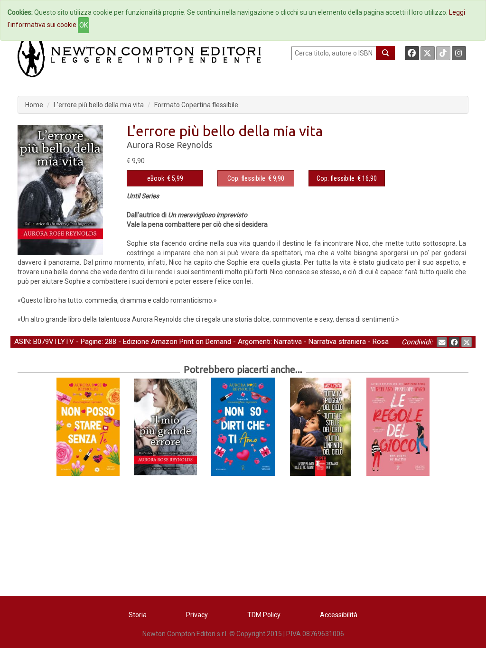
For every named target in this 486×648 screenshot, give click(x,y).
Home (34, 105)
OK (83, 25)
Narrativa (288, 341)
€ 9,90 (255, 178)
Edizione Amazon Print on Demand (177, 341)
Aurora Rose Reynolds (169, 144)
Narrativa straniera (337, 341)
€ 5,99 (165, 178)
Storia (138, 615)
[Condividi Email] (442, 342)
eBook (155, 178)
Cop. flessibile (246, 178)
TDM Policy (263, 615)
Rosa (381, 341)
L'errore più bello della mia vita (99, 105)
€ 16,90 (347, 178)
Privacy (197, 615)
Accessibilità (338, 615)
